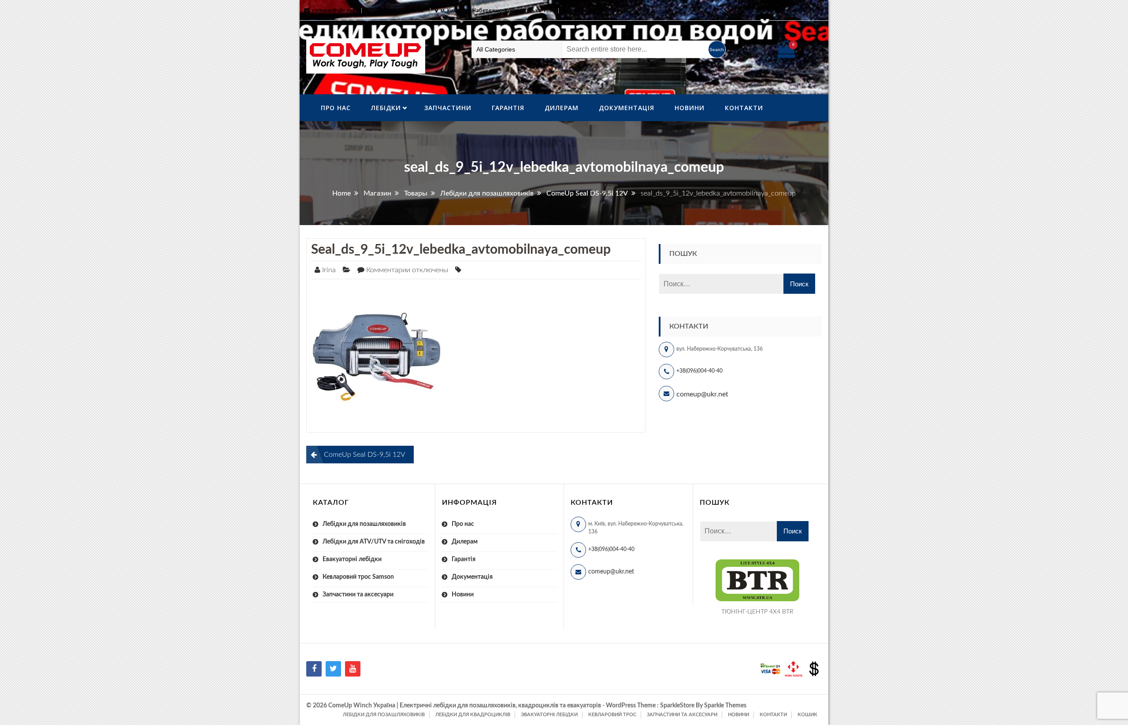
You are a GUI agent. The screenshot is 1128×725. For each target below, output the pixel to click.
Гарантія (508, 108)
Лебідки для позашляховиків (364, 524)
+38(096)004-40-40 (699, 371)
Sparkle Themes (725, 706)
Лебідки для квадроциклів (472, 714)
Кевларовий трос (612, 714)
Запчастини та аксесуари (358, 595)
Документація (626, 108)
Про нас (336, 108)
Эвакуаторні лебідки (549, 714)
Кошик (807, 714)
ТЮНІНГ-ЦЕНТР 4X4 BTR (757, 612)
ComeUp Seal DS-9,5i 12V (364, 454)
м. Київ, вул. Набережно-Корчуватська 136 (496, 10)
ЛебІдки (386, 108)
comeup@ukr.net (333, 10)
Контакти (744, 108)
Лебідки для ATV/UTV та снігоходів (374, 542)
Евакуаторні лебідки (352, 559)
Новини (690, 108)
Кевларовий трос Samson (358, 577)
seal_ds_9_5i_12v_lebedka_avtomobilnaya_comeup (461, 249)
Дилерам (562, 108)
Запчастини (447, 108)
